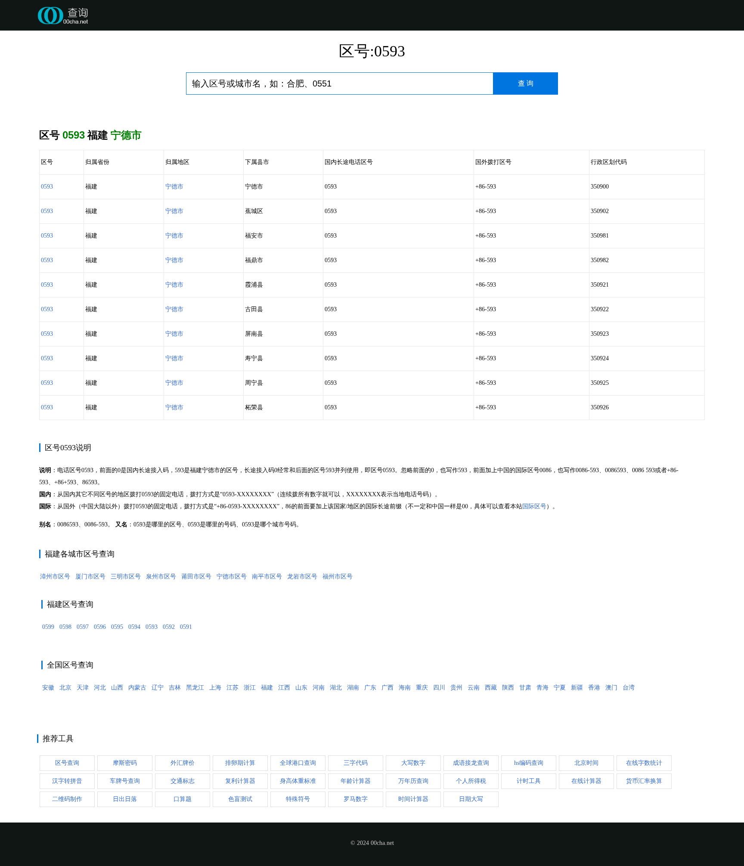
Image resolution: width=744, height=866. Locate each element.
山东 (301, 687)
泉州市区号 (161, 576)
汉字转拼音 (67, 781)
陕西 (508, 687)
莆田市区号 (196, 576)
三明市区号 (126, 576)
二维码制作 (67, 799)
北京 (65, 687)
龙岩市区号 (302, 576)
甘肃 (525, 687)
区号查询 (67, 763)
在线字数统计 (644, 763)
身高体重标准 (298, 781)
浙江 (250, 687)
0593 (47, 186)
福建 (267, 687)
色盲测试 (240, 799)
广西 (387, 687)
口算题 (183, 799)
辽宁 (158, 687)
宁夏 (560, 687)
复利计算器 (240, 781)
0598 (65, 627)
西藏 (491, 687)
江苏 (232, 687)
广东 (370, 687)
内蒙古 (137, 687)
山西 (117, 687)
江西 (284, 687)
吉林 (175, 687)
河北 (100, 687)
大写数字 (413, 763)
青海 (542, 687)
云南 (474, 687)
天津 (83, 687)
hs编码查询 (528, 763)
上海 (215, 687)
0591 (186, 627)
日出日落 (125, 799)
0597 (83, 627)
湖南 (353, 687)
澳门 (611, 687)
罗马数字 (356, 799)
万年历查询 (413, 781)
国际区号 (534, 506)
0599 (48, 627)
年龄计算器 (356, 781)
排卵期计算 (240, 763)
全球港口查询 (298, 763)
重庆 (422, 687)
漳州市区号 (55, 576)
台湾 (629, 687)
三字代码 (356, 763)
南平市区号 (267, 576)
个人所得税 (471, 781)
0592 (169, 627)
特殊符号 (298, 799)
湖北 (336, 687)
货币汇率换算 (644, 781)
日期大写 (471, 799)
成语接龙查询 (471, 763)
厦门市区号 (90, 576)
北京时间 (586, 763)
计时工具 (529, 781)
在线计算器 (586, 781)
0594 (134, 627)
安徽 (48, 687)
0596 (100, 627)
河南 (319, 687)
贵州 (456, 687)
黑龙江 (195, 687)
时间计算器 (413, 799)
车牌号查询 (125, 781)
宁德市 (174, 186)
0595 (117, 627)
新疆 (577, 687)
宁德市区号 (232, 576)
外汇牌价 (182, 763)
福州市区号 (337, 576)
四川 (439, 687)
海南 (405, 687)
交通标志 (182, 781)
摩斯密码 (125, 763)
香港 (594, 687)
